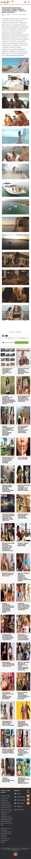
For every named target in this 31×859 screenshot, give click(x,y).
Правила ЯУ (19, 806)
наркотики (18, 332)
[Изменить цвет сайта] (12, 1)
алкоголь (11, 332)
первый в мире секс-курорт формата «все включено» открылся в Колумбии (8, 460)
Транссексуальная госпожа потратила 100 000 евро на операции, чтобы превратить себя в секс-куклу (8, 517)
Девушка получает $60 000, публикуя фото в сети (8, 574)
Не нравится (24, 338)
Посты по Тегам (20, 809)
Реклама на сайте (21, 800)
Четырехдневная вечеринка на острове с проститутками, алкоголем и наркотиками (23, 429)
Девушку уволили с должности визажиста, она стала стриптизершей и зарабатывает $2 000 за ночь (23, 666)
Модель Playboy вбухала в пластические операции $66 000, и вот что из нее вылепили (24, 695)
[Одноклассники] (5, 336)
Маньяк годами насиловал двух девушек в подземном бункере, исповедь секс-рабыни (7, 488)
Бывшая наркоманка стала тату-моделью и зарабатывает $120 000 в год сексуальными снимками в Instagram (8, 431)
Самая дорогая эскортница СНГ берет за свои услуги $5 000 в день (8, 723)
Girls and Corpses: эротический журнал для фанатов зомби (23, 516)
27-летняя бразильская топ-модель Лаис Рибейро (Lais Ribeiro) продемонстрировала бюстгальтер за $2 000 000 (8, 400)
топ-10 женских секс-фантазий (23, 458)
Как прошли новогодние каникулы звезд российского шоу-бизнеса (23, 724)
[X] (7, 336)
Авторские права (21, 796)
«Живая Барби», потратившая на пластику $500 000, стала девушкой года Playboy (8, 637)
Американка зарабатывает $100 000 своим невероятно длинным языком (23, 780)
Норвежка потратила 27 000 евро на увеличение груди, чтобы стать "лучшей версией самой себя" (24, 606)
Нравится (11, 338)
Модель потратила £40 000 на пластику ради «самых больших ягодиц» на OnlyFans (23, 752)
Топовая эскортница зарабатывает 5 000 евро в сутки (8, 779)
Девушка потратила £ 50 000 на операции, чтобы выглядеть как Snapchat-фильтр (24, 488)
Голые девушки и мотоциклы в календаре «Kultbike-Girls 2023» (7, 371)
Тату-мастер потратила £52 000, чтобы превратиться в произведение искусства (8, 695)
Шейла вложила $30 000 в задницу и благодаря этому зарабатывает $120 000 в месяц (24, 399)
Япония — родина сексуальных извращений (23, 544)
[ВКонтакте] (3, 336)
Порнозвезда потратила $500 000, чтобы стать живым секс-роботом (8, 664)
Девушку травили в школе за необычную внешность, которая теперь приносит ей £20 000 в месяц (24, 577)
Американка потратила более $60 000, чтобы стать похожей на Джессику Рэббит (23, 637)
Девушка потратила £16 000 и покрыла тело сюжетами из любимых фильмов (8, 751)
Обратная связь (20, 803)
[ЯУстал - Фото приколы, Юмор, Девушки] (5, 2)
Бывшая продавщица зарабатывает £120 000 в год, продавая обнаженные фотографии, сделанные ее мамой (8, 608)
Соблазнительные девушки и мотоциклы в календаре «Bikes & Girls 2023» (23, 371)
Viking (8, 14)
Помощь (19, 793)
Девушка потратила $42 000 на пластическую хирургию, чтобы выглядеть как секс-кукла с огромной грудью (8, 547)
